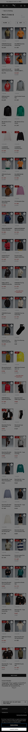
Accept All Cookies (14, 729)
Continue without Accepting (22, 714)
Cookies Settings (14, 725)
